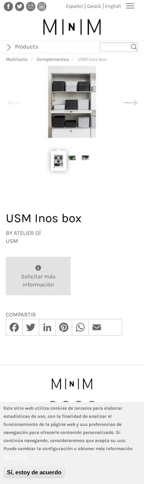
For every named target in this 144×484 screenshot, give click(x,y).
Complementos (53, 59)
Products (26, 46)
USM (12, 241)
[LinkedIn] (41, 6)
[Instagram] (30, 6)
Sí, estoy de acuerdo (34, 472)
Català (94, 6)
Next (130, 101)
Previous (14, 101)
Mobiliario (17, 59)
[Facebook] (8, 6)
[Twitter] (19, 6)
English (113, 6)
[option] (72, 102)
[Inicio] (72, 27)
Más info (14, 456)
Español (74, 6)
